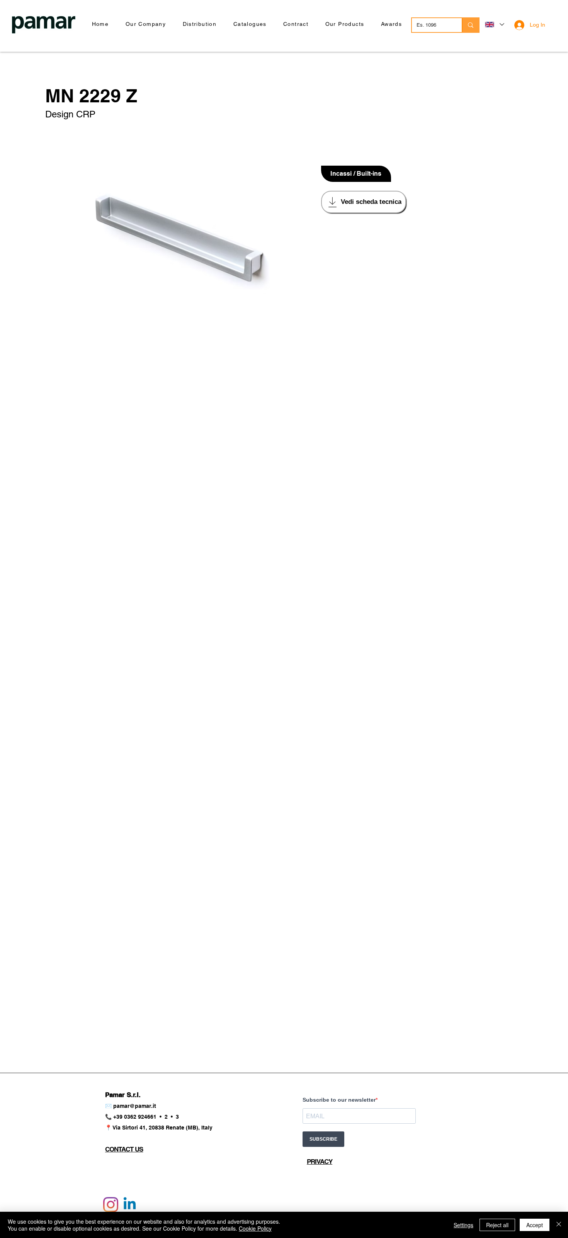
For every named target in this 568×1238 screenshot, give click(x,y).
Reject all (497, 1225)
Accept (534, 1225)
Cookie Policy (255, 1228)
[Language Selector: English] (494, 24)
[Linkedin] (129, 1204)
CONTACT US (124, 1149)
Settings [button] (463, 1225)
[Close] (558, 1225)
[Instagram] (110, 1204)
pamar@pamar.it (134, 1106)
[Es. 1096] (470, 25)
